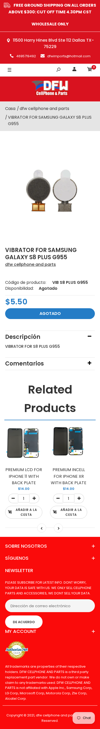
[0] (89, 70)
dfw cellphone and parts (30, 264)
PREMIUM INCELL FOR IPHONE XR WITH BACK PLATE (68, 476)
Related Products (50, 398)
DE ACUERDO (24, 622)
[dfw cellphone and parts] (50, 89)
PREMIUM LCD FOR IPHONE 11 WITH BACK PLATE (23, 476)
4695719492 (26, 56)
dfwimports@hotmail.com (69, 56)
